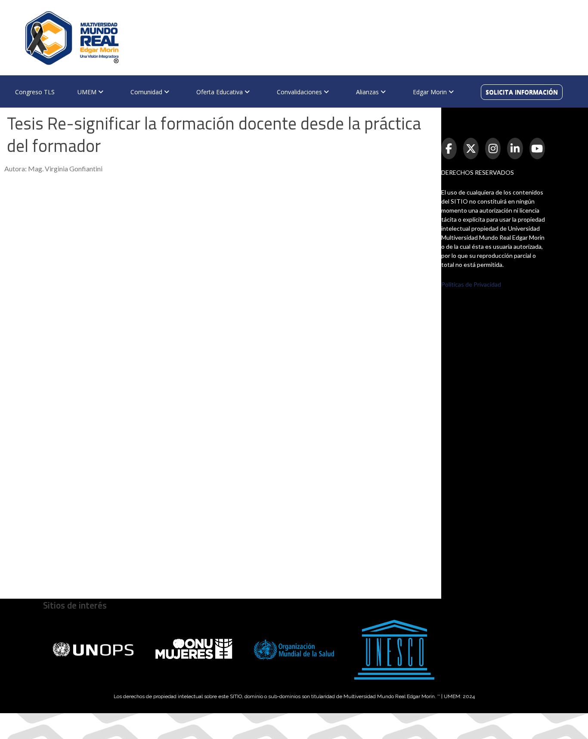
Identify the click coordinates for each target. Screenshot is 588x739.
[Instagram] (493, 148)
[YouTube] (537, 148)
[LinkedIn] (515, 148)
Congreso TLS (35, 92)
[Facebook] (449, 148)
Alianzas (368, 92)
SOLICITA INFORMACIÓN (522, 92)
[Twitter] (471, 148)
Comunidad (147, 92)
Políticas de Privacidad (471, 284)
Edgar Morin (431, 92)
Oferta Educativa (220, 92)
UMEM (87, 92)
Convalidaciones (300, 92)
